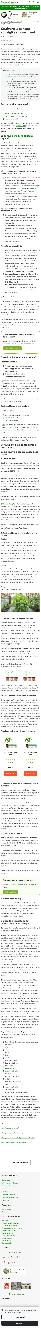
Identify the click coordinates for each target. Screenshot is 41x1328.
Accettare (19, 1323)
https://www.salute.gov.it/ (9, 1128)
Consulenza (6, 1180)
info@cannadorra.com (14, 1252)
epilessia (8, 1050)
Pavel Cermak (19, 44)
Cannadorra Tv (7, 1243)
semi (16, 65)
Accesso (4, 1212)
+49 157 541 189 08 (13, 1257)
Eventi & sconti (7, 1238)
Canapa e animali (7, 1233)
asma (13, 1089)
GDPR (4, 1189)
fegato (19, 1081)
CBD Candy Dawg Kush (8, 504)
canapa (9, 49)
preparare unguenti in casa (14, 113)
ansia (18, 1042)
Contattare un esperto (12, 348)
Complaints (6, 1200)
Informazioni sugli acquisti (11, 1183)
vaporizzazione (10, 116)
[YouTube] (13, 1262)
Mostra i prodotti (10, 892)
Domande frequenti (8, 1194)
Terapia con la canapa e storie (12, 1228)
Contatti (4, 1192)
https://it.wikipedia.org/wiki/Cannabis (13, 1142)
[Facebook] (4, 1262)
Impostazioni (20, 1317)
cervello (12, 1081)
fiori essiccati (8, 57)
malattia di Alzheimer (12, 1071)
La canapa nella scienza (9, 1225)
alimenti (19, 191)
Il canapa (5, 1220)
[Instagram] (9, 1262)
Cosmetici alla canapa (9, 1230)
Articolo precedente (20, 1162)
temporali (4, 556)
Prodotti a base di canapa (10, 1223)
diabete (7, 1055)
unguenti (23, 54)
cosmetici (33, 191)
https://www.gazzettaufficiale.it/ (12, 1133)
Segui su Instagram (17, 1294)
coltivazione (12, 74)
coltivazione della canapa (18, 135)
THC (23, 156)
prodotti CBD (20, 126)
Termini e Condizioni (9, 1186)
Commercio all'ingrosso (10, 1197)
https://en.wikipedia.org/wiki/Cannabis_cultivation (18, 1138)
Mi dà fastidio (6, 1240)
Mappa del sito (7, 1209)
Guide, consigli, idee (8, 1235)
